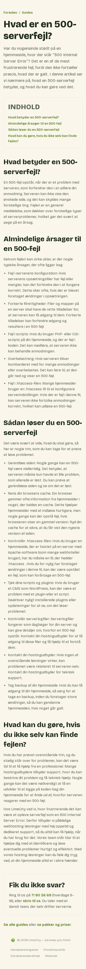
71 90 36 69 (41, 895)
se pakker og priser (54, 925)
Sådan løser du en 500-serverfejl (33, 130)
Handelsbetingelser (24, 950)
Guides (27, 13)
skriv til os (32, 901)
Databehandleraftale (25, 956)
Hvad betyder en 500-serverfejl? (33, 117)
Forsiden (10, 13)
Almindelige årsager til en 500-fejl (35, 123)
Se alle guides (16, 925)
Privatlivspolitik (54, 950)
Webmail (51, 956)
